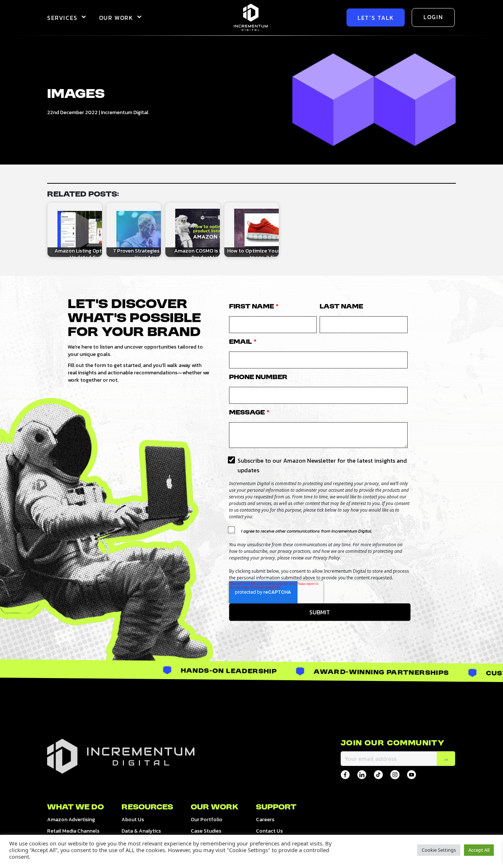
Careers (265, 819)
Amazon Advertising (71, 819)
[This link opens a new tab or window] (345, 774)
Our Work (116, 17)
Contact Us (269, 831)
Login (433, 17)
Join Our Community (392, 743)
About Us (133, 819)
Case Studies (206, 831)
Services (62, 17)
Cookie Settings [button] (439, 850)
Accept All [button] (478, 850)
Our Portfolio (206, 819)
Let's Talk (376, 17)
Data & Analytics (141, 831)
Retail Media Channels (73, 831)
